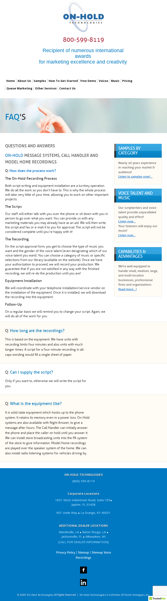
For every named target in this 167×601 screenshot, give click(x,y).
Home (10, 81)
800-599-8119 (83, 39)
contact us (67, 88)
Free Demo (88, 81)
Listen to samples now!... (135, 176)
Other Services (46, 88)
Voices (103, 81)
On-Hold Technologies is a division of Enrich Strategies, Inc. (114, 594)
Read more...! (127, 289)
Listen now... (127, 221)
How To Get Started (63, 81)
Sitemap (83, 552)
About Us (24, 81)
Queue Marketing (19, 88)
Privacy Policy (65, 552)
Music (115, 81)
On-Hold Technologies (40, 594)
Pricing (127, 81)
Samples (40, 81)
